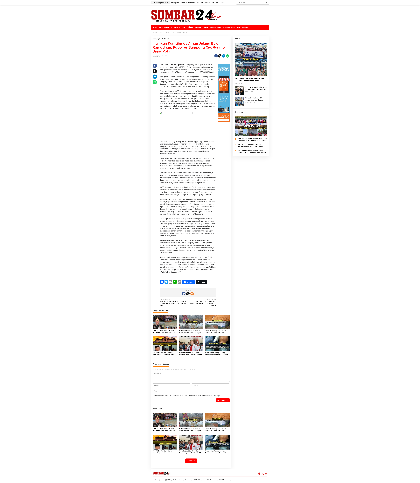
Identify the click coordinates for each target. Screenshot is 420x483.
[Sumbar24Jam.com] (210, 15)
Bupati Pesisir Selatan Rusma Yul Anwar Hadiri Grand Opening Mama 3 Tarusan (203, 302)
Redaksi (187, 480)
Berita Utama (156, 56)
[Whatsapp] (227, 56)
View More (191, 461)
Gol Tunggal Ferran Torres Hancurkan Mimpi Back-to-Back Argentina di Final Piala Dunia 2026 (252, 151)
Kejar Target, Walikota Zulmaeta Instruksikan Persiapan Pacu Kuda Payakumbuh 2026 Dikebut (250, 145)
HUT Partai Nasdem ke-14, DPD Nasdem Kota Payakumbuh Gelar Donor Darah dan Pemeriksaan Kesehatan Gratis (256, 88)
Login (230, 480)
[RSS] (192, 293)
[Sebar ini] (216, 56)
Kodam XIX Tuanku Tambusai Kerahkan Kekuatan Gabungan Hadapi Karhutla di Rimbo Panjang (190, 332)
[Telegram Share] (223, 56)
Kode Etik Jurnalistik (210, 480)
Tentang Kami (177, 480)
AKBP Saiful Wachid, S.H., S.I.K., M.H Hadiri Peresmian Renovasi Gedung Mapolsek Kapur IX (164, 332)
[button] (267, 3)
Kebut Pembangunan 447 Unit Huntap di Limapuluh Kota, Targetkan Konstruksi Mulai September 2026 (215, 332)
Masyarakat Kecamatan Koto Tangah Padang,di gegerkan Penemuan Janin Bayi (173, 302)
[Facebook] (184, 293)
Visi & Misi (222, 480)
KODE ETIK (196, 480)
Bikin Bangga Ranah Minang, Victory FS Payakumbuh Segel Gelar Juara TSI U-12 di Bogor (252, 139)
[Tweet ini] (219, 56)
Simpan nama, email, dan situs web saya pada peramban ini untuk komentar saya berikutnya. (187, 396)
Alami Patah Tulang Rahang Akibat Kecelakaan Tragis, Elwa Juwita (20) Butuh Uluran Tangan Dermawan (217, 354)
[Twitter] (188, 293)
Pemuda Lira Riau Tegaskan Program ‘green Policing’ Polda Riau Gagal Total (190, 354)
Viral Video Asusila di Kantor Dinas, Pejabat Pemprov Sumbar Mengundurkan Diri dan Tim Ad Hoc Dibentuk (164, 354)
